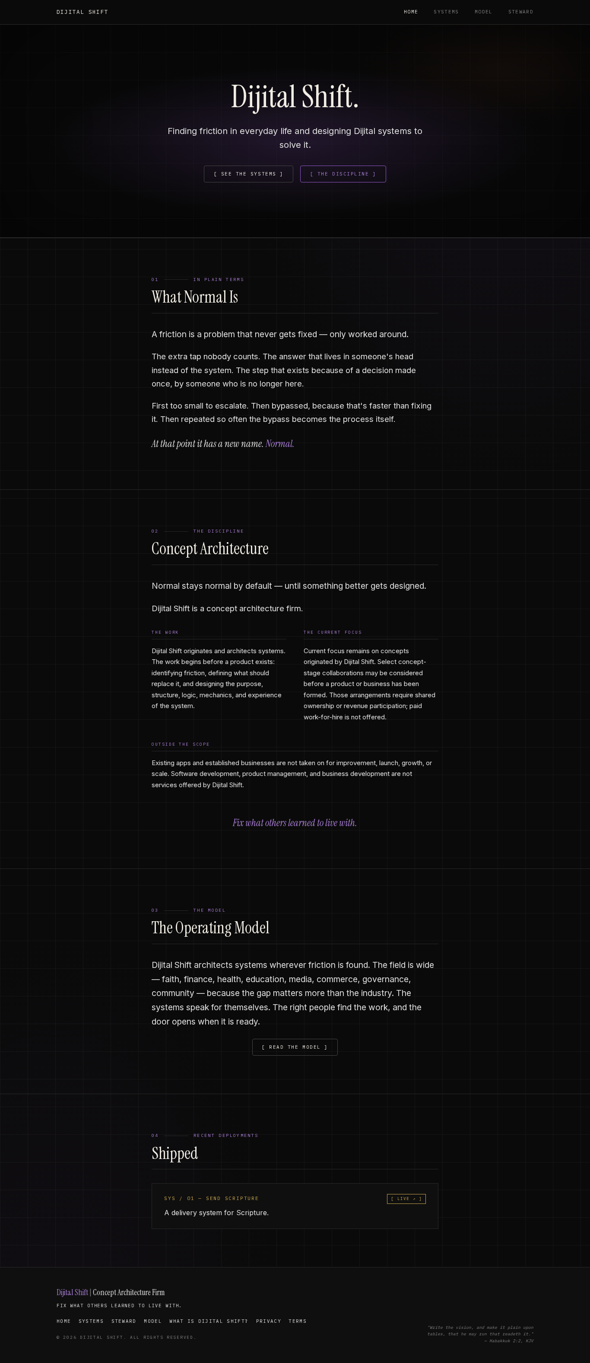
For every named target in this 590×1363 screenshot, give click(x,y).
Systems (446, 12)
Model (484, 12)
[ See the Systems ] (249, 174)
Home (411, 12)
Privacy (268, 1321)
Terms (298, 1321)
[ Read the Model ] (295, 1047)
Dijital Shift (82, 11)
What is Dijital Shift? (208, 1321)
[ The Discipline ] (343, 174)
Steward (520, 12)
